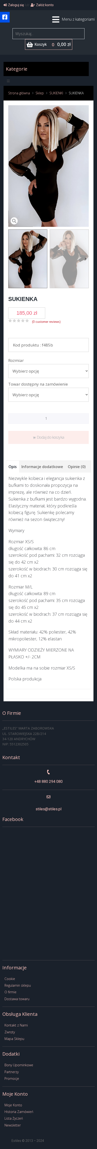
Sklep (40, 93)
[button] (5, 17)
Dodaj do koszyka (50, 437)
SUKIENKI (56, 93)
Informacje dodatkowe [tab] (42, 466)
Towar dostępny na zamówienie (38, 384)
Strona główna (19, 93)
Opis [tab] (12, 466)
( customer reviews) (46, 322)
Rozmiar (16, 360)
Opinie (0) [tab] (77, 466)
